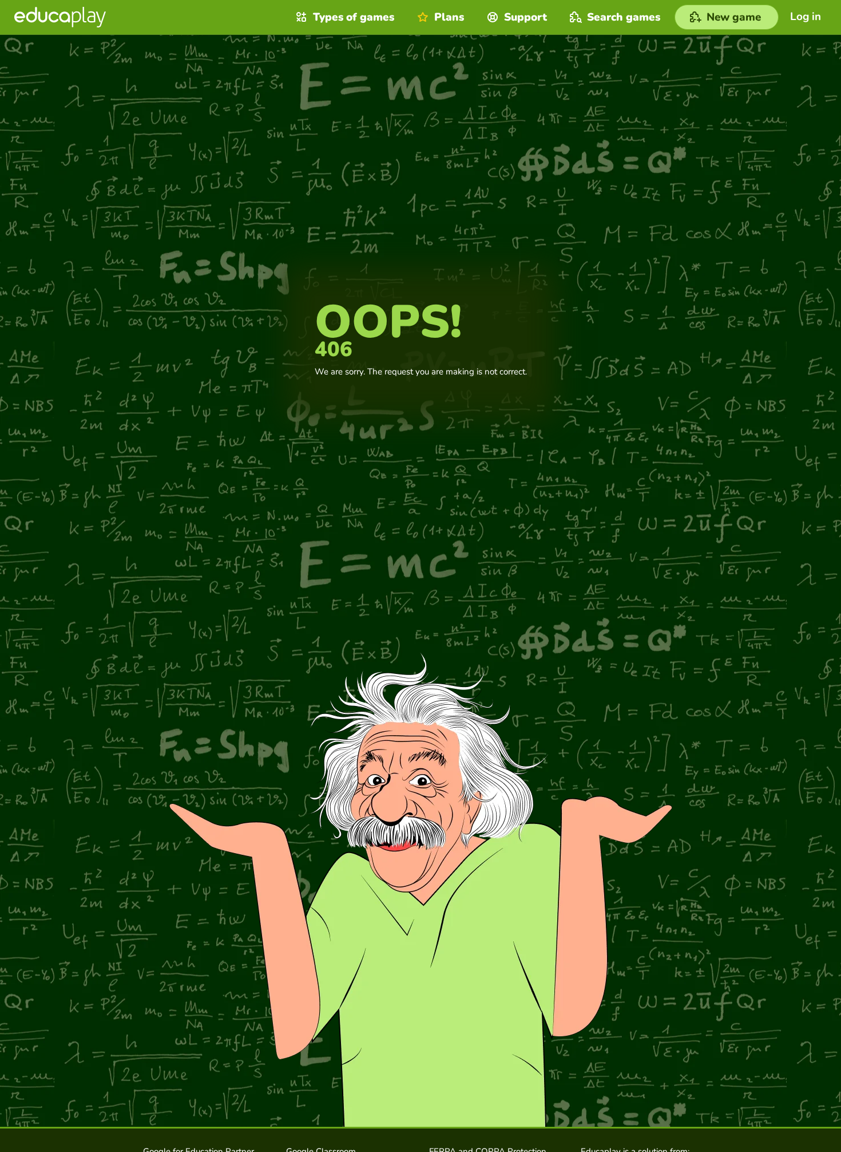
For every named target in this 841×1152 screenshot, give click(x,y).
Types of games (353, 17)
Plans (449, 17)
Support (525, 17)
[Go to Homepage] (60, 17)
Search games (623, 17)
